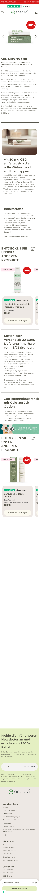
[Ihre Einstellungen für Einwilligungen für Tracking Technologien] (4, 892)
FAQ (4, 835)
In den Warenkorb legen (17, 321)
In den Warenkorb (19, 889)
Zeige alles (33, 249)
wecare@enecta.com (10, 860)
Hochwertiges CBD (10, 851)
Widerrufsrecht (8, 826)
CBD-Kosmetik (8, 873)
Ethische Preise (8, 854)
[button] (36, 36)
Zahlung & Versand (10, 810)
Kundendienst (8, 814)
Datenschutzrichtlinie (11, 820)
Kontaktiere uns (9, 857)
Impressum (7, 823)
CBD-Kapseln (8, 870)
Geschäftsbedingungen (11, 817)
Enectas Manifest (9, 847)
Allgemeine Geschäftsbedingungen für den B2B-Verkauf (19, 830)
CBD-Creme (7, 876)
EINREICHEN (29, 767)
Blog (4, 844)
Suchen (5, 807)
